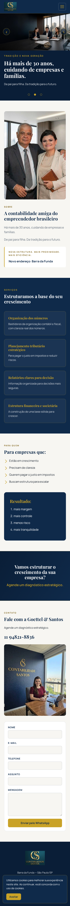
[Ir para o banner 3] (41, 94)
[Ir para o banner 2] (35, 94)
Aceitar (13, 896)
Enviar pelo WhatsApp (35, 823)
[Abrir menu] (62, 6)
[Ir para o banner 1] (29, 94)
